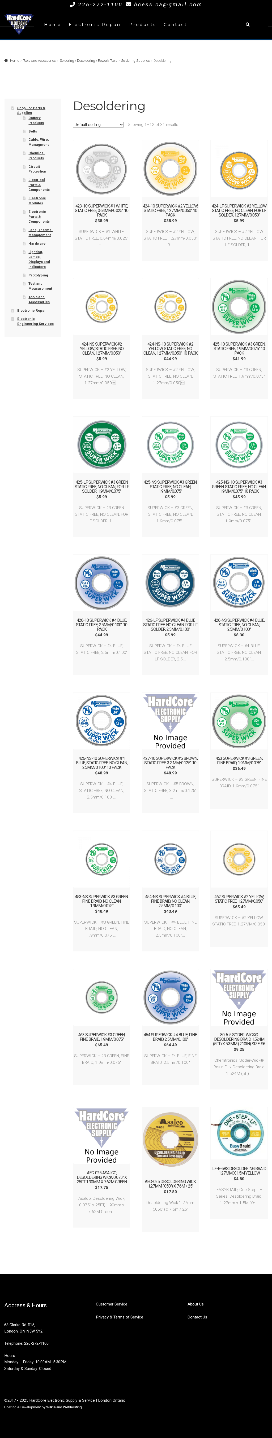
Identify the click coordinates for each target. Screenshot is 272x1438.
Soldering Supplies (135, 61)
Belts (32, 131)
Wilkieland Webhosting (64, 1407)
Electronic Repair (95, 24)
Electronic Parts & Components (39, 216)
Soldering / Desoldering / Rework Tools (88, 61)
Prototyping (38, 275)
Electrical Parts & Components (39, 185)
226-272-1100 (100, 4)
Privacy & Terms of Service (119, 1317)
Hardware (36, 243)
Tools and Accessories (39, 61)
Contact (175, 24)
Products (142, 24)
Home (52, 24)
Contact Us (197, 1317)
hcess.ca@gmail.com (168, 4)
